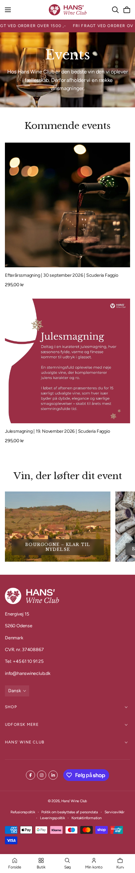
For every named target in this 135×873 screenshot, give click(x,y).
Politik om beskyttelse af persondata (69, 812)
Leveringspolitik (52, 818)
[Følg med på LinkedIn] (53, 775)
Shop (11, 707)
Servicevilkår (115, 812)
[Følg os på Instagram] (41, 775)
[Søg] (115, 10)
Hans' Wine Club (24, 742)
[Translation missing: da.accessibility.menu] (8, 10)
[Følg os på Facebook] (30, 775)
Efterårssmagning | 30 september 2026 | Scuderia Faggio (61, 275)
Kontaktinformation (86, 818)
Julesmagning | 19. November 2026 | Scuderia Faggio (57, 431)
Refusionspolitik (22, 812)
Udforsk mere (22, 724)
